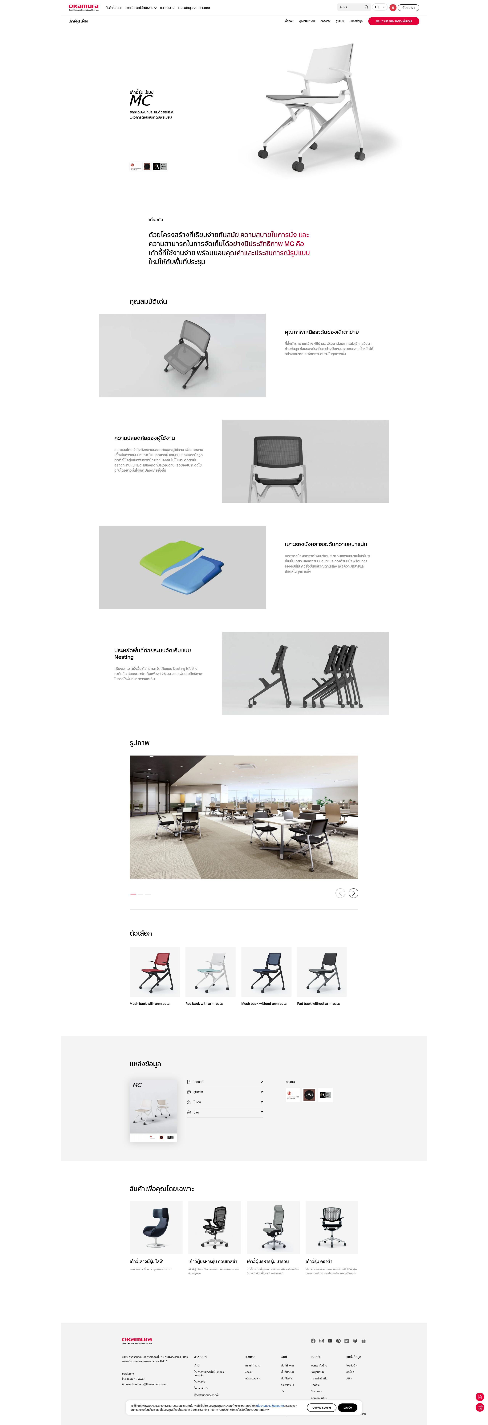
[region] (244, 1407)
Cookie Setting (321, 1407)
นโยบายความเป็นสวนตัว (270, 1405)
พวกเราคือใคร (319, 1365)
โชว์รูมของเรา (252, 1378)
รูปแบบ (340, 20)
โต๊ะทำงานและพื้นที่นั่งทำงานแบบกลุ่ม (210, 1373)
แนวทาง (165, 7)
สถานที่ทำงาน (252, 1365)
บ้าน (283, 1391)
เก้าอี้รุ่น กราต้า (319, 1261)
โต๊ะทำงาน (199, 1381)
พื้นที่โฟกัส (286, 1378)
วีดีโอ (349, 1372)
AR (348, 1378)
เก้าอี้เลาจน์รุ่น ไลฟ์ (146, 1261)
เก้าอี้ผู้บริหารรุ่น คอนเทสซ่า (212, 1261)
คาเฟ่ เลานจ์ (287, 1384)
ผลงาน (249, 1372)
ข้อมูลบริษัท (317, 1372)
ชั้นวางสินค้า (201, 1388)
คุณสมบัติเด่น (307, 20)
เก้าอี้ (196, 1365)
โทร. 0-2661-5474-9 (133, 1379)
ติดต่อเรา (408, 8)
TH (377, 7)
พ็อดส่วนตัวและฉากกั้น (207, 1395)
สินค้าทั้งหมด (114, 7)
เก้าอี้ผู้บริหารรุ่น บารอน (268, 1261)
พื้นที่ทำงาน (287, 1365)
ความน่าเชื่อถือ (319, 1378)
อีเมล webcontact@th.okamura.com (144, 1384)
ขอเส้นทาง (128, 1373)
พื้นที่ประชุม (287, 1372)
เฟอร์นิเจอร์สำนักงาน (139, 7)
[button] (353, 893)
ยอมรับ (348, 1407)
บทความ (315, 1384)
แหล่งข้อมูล (185, 7)
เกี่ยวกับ (204, 7)
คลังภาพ (325, 20)
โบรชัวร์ (350, 1365)
